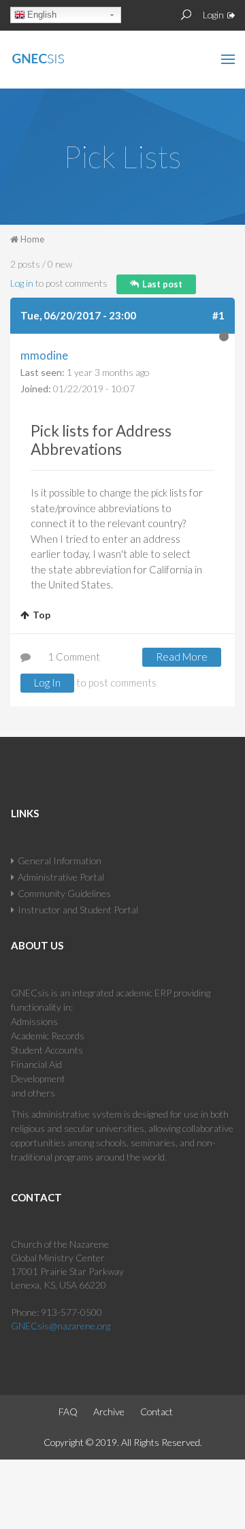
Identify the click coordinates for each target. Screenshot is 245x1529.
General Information (59, 860)
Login (213, 14)
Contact (156, 1411)
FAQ (68, 1411)
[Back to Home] (67, 56)
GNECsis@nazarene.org (60, 1325)
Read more (188, 658)
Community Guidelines (64, 893)
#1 (218, 315)
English (41, 15)
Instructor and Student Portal (78, 909)
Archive (109, 1411)
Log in (21, 283)
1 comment (74, 656)
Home (32, 239)
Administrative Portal (61, 877)
